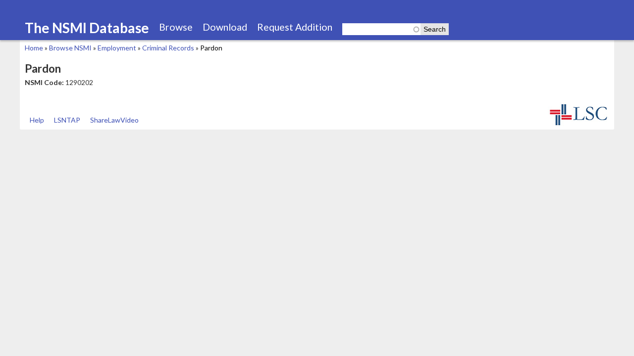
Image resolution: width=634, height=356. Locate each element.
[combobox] (381, 29)
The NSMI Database (87, 27)
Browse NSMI (70, 48)
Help (37, 120)
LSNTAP (67, 120)
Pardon (211, 48)
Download (225, 27)
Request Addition (294, 27)
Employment (117, 48)
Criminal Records (168, 48)
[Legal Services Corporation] (578, 124)
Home (34, 48)
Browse (176, 27)
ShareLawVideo (114, 120)
